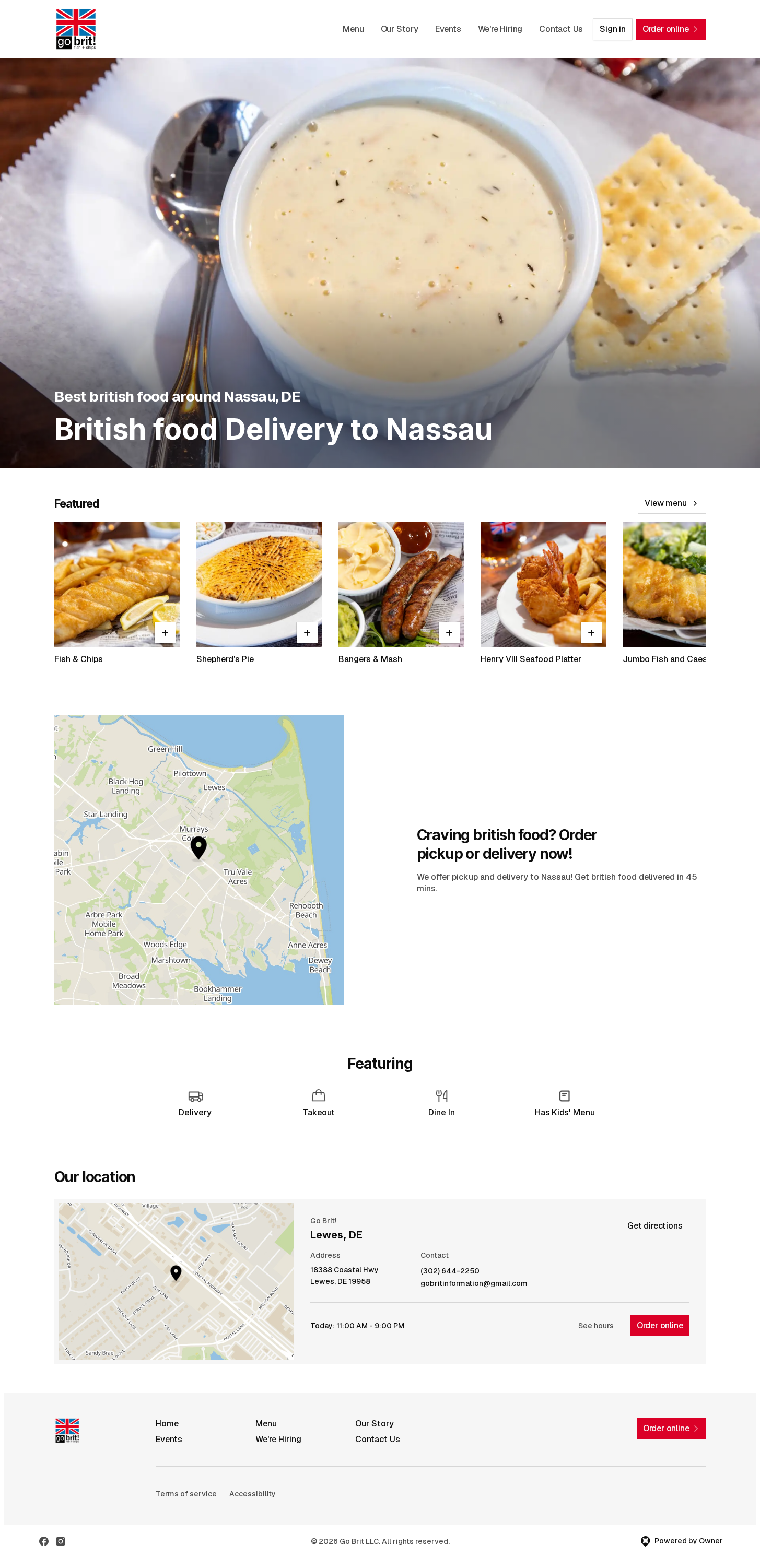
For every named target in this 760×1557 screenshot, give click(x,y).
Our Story (399, 28)
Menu (353, 28)
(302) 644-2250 (450, 1271)
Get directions (654, 1225)
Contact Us (561, 28)
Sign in (613, 28)
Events (448, 28)
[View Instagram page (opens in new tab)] (60, 1541)
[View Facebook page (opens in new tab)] (44, 1541)
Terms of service (186, 1494)
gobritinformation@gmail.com (474, 1284)
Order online (660, 1325)
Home (167, 1423)
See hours (596, 1325)
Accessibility (252, 1494)
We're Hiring (500, 28)
